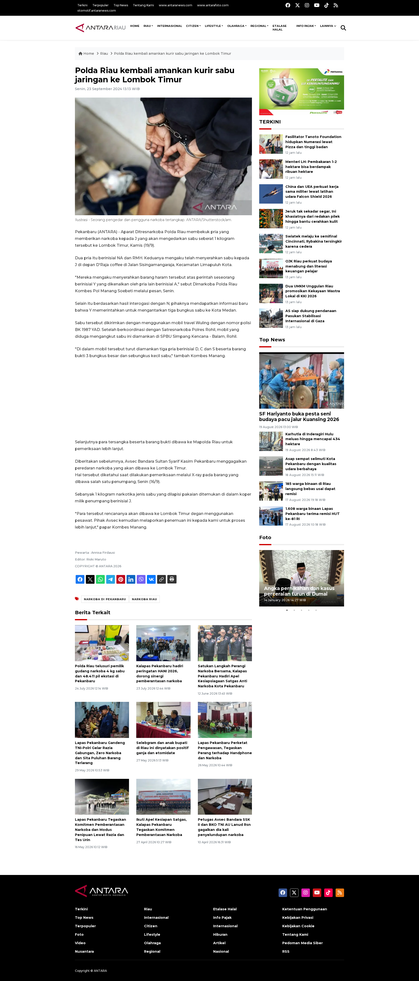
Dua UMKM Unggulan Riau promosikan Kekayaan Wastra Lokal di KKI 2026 (312, 291)
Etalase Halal (280, 27)
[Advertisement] (163, 399)
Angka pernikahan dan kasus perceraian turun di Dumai (299, 591)
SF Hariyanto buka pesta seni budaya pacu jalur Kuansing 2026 (299, 416)
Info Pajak (305, 26)
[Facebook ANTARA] (287, 5)
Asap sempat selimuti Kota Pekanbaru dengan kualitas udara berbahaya (310, 464)
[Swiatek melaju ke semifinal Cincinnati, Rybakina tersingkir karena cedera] (271, 243)
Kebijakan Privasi (297, 917)
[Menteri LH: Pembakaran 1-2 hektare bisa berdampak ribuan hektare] (271, 168)
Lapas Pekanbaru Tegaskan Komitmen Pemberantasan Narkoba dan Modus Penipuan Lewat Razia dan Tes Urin (100, 829)
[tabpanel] (301, 578)
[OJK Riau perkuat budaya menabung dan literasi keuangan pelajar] (271, 268)
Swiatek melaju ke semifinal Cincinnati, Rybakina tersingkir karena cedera (313, 241)
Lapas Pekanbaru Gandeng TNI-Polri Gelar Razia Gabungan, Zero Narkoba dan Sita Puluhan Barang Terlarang (100, 753)
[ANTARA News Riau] (101, 27)
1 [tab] (287, 610)
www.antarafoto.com (213, 5)
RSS (286, 951)
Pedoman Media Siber (302, 943)
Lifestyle (213, 26)
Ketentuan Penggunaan (304, 909)
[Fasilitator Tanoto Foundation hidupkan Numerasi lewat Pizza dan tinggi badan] (271, 143)
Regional (258, 26)
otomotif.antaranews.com (96, 10)
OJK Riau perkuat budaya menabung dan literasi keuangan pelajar (308, 266)
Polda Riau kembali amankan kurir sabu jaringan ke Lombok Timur (172, 53)
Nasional (221, 951)
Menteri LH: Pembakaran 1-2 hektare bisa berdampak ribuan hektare (311, 167)
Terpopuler (100, 5)
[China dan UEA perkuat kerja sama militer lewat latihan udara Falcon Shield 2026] (271, 193)
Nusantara (84, 951)
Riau (147, 26)
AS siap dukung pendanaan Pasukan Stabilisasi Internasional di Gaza (310, 316)
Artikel (219, 943)
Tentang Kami (143, 5)
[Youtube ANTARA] (317, 5)
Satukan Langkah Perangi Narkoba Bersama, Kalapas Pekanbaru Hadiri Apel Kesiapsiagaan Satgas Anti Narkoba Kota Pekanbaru (222, 676)
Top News (120, 5)
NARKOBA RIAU (144, 599)
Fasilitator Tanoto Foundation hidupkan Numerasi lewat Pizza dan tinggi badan (313, 142)
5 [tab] (316, 610)
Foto (265, 537)
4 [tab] (308, 610)
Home (88, 53)
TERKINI (270, 122)
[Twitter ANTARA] (297, 5)
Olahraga (235, 26)
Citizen (192, 26)
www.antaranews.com (175, 5)
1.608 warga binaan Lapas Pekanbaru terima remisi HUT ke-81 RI (312, 513)
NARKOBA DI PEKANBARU (105, 599)
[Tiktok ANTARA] (326, 5)
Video (80, 943)
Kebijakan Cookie (298, 926)
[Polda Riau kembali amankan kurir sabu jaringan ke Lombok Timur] (301, 380)
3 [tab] (301, 610)
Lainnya (326, 26)
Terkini (82, 5)
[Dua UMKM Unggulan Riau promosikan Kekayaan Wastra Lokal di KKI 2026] (271, 293)
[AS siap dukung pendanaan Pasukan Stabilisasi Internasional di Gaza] (271, 318)
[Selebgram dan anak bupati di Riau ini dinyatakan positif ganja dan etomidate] (163, 719)
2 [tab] (294, 610)
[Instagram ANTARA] (307, 5)
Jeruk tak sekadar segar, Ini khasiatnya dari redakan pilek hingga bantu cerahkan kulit (312, 216)
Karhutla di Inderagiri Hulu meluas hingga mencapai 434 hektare (312, 439)
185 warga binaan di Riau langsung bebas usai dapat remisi (310, 489)
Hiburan (220, 934)
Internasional (169, 26)
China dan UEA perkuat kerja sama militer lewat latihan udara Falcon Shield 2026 (311, 191)
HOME (134, 26)
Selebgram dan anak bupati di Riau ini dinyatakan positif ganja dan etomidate (162, 748)
